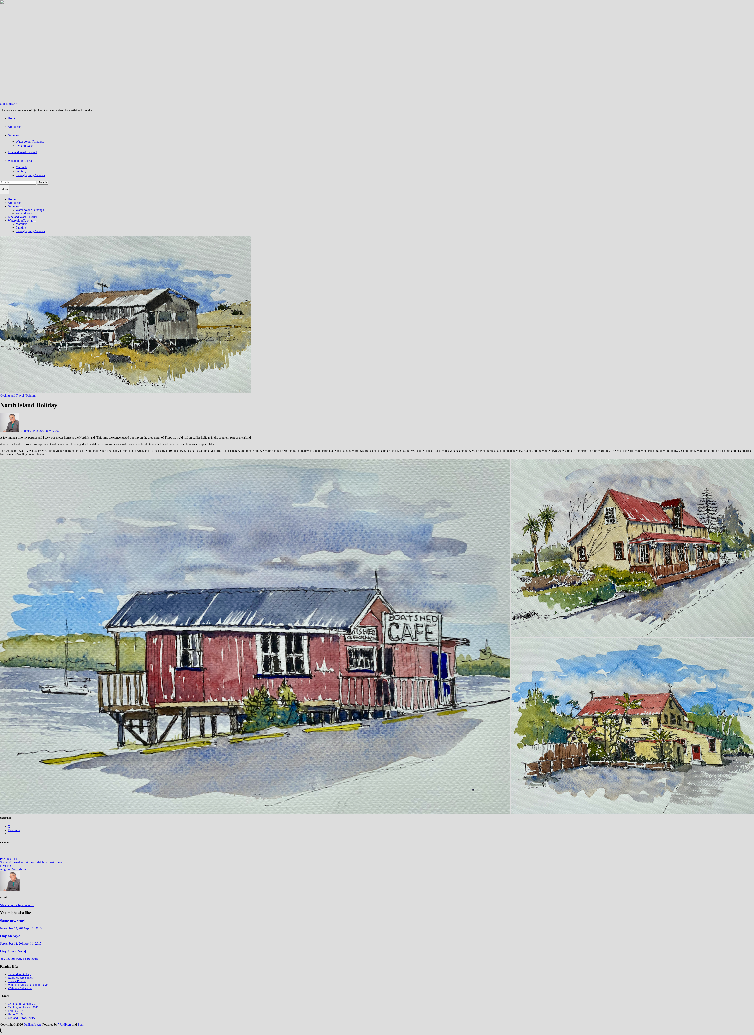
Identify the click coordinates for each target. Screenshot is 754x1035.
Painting (21, 171)
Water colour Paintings (30, 141)
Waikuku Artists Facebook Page (28, 984)
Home (12, 118)
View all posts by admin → (17, 905)
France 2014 (15, 1010)
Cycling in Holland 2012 (23, 1007)
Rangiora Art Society (21, 977)
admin (26, 430)
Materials (21, 167)
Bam (80, 1024)
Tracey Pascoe (17, 981)
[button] (255, 636)
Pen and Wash (24, 145)
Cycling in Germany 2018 (24, 1003)
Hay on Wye (10, 936)
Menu (5, 189)
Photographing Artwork (30, 175)
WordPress (64, 1024)
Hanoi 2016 (15, 1014)
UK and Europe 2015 (21, 1017)
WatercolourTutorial (20, 160)
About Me (14, 126)
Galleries (13, 135)
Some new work (13, 921)
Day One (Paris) (13, 951)
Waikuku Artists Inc (20, 988)
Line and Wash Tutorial (22, 152)
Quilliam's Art (8, 103)
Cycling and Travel (12, 395)
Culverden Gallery (19, 974)
